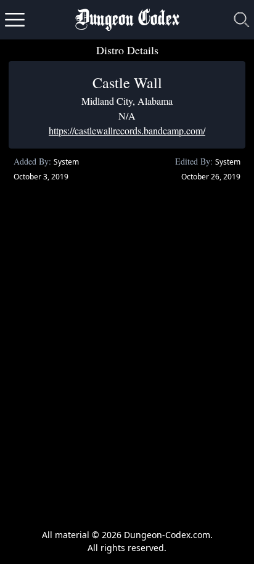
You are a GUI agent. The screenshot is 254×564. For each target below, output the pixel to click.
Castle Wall (127, 82)
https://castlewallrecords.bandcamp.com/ (127, 130)
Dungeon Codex (127, 20)
